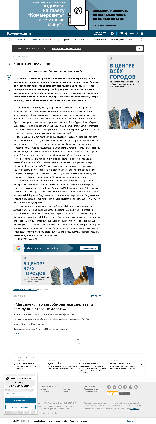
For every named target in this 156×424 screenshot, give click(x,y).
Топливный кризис (100, 39)
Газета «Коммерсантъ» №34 (25, 289)
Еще (15, 333)
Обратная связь (90, 386)
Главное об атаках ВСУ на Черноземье (30, 324)
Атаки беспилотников (82, 39)
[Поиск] (137, 33)
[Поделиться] (9, 86)
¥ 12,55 (34, 39)
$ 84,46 (19, 39)
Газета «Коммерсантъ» (21, 56)
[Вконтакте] (114, 387)
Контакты (45, 391)
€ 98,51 (26, 39)
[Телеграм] (109, 387)
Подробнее (134, 409)
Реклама (66, 386)
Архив (43, 389)
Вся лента (95, 296)
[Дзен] (120, 387)
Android (66, 391)
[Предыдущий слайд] (14, 364)
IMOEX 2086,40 (44, 39)
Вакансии (66, 389)
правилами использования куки (66, 48)
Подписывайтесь (89, 248)
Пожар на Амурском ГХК (63, 39)
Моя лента (26, 420)
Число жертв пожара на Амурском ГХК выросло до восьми (40, 328)
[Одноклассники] (125, 387)
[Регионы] (121, 33)
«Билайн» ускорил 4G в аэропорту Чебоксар (29, 367)
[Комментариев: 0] (9, 69)
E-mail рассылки (90, 391)
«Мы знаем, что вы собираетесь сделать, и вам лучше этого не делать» (53, 306)
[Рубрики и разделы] (142, 33)
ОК (139, 48)
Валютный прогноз (117, 39)
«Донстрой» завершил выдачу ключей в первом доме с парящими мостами (62, 367)
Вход (132, 33)
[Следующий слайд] (141, 364)
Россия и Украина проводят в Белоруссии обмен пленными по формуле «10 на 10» (51, 319)
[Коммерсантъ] (19, 33)
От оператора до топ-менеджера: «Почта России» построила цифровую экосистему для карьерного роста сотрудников (92, 369)
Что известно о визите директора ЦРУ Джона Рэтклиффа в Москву (44, 314)
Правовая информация (93, 389)
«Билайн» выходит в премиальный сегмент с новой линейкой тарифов (123, 367)
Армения (131, 39)
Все (33, 357)
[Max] (136, 387)
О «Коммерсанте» (48, 386)
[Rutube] (130, 387)
